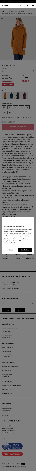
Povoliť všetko (25, 250)
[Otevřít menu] (32, 5)
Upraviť (11, 250)
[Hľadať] (20, 5)
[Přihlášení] (24, 5)
